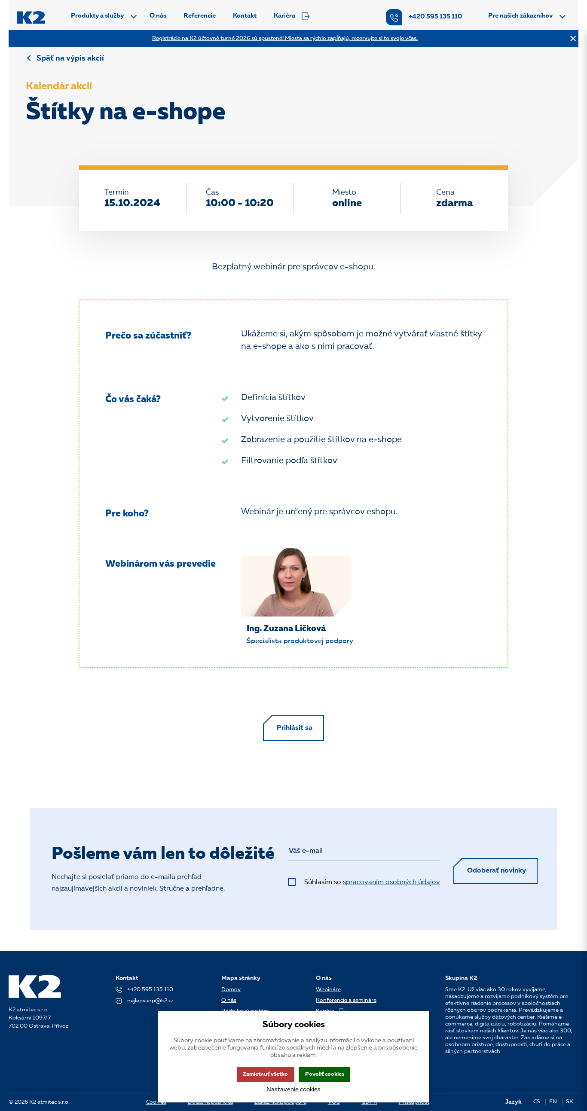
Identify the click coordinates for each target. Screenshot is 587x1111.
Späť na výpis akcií (70, 58)
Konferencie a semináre (346, 1000)
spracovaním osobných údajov (391, 882)
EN (553, 1102)
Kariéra (284, 16)
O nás (158, 16)
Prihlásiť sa (294, 728)
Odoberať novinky (496, 870)
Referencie (199, 16)
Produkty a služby (97, 16)
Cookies (156, 1102)
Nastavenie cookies (293, 1090)
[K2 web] (31, 17)
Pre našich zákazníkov (520, 16)
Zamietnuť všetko (265, 1074)
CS (536, 1102)
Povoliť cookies (324, 1074)
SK (569, 1102)
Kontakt (245, 16)
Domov (231, 989)
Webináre (328, 989)
